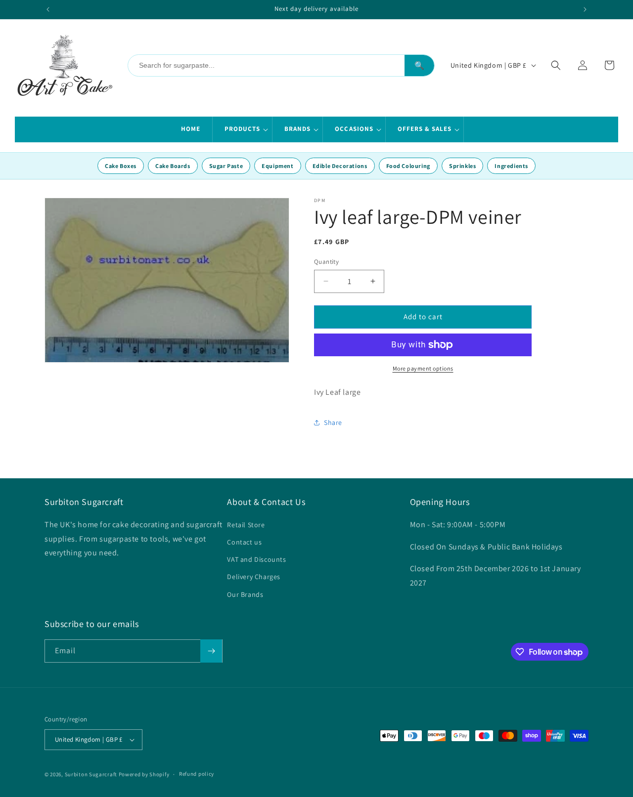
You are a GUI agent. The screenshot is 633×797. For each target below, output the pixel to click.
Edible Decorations (340, 165)
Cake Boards (172, 165)
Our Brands (245, 594)
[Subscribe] (211, 651)
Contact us (244, 542)
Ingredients (511, 165)
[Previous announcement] (48, 9)
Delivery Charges (253, 576)
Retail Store (246, 524)
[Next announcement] (585, 9)
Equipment (277, 165)
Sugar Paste (226, 165)
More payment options (423, 368)
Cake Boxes (120, 165)
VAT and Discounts (256, 559)
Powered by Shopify (144, 774)
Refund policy (196, 773)
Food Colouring (408, 165)
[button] (242, 129)
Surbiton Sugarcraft (91, 774)
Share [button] (333, 422)
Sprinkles (462, 165)
